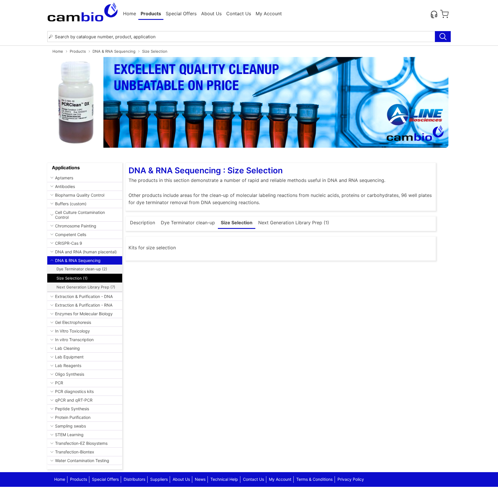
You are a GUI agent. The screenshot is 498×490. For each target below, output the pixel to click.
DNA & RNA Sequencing (114, 51)
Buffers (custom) (70, 203)
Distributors (134, 479)
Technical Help (224, 479)
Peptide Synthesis (72, 408)
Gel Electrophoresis (73, 322)
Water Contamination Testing (82, 460)
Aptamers (64, 177)
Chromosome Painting (75, 225)
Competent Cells (70, 234)
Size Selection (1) (72, 278)
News (200, 479)
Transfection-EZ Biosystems (81, 443)
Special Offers (181, 13)
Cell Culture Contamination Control (80, 215)
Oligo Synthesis (69, 374)
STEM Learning (69, 434)
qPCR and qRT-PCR (74, 400)
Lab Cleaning (67, 348)
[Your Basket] (444, 14)
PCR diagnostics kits (74, 391)
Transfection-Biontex (74, 451)
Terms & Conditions (314, 479)
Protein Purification (72, 417)
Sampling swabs (70, 425)
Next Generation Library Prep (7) (85, 287)
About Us (211, 13)
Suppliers (159, 479)
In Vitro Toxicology (72, 330)
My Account (269, 13)
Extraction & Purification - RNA (83, 305)
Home (129, 13)
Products (78, 51)
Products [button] (151, 13)
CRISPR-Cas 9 (68, 243)
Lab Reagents (68, 365)
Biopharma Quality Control (79, 195)
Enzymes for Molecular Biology (84, 313)
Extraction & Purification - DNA (84, 296)
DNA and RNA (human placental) (86, 251)
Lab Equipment (69, 356)
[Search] (443, 36)
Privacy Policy (350, 479)
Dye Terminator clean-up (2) (81, 269)
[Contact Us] (434, 14)
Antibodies (65, 186)
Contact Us (238, 13)
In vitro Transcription (74, 339)
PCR (59, 382)
